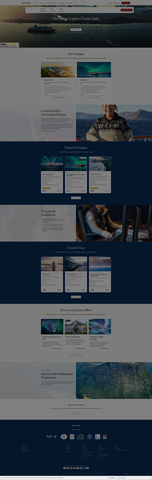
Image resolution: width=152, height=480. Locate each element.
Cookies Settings (112, 477)
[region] (76, 478)
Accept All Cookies (120, 477)
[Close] (150, 478)
